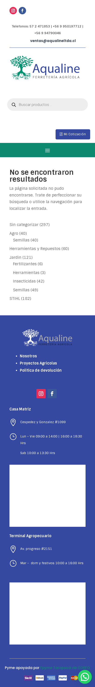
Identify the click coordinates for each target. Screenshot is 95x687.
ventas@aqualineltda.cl (53, 40)
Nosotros (28, 356)
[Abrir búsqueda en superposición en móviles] (47, 104)
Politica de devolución (41, 370)
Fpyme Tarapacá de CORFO (65, 667)
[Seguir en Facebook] (22, 10)
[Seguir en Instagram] (13, 10)
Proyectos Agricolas (38, 363)
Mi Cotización (75, 134)
